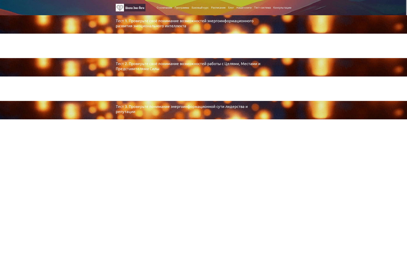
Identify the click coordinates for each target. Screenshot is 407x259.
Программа (182, 7)
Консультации (282, 7)
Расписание (218, 7)
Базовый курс (200, 7)
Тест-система (262, 7)
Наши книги (244, 7)
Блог (231, 7)
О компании (164, 7)
